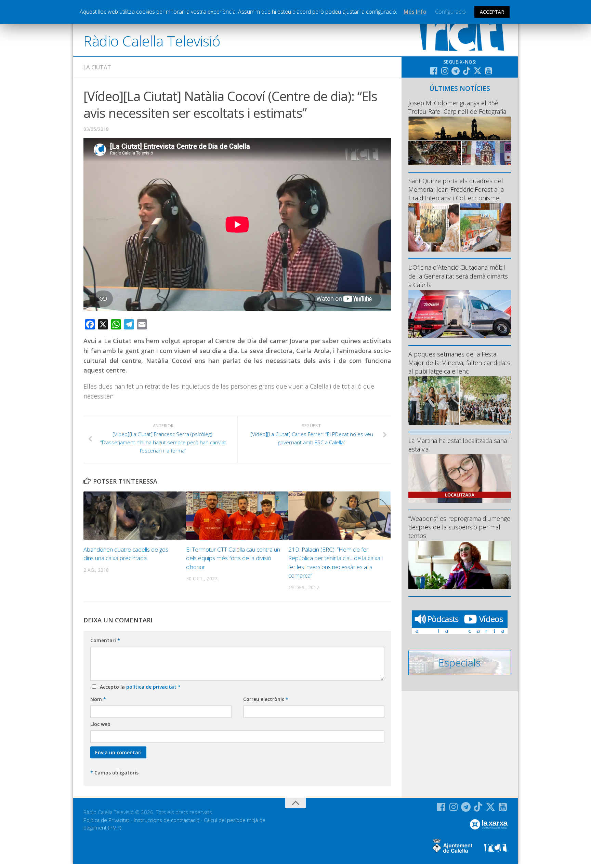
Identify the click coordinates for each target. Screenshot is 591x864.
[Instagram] (445, 71)
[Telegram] (455, 71)
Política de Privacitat (106, 819)
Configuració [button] (450, 11)
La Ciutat (97, 67)
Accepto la (139, 687)
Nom (98, 699)
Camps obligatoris (114, 772)
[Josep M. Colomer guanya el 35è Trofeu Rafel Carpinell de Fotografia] (459, 141)
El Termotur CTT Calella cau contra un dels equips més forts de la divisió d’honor (233, 558)
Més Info (415, 11)
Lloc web (100, 724)
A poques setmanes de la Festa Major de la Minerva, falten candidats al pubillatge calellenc (459, 362)
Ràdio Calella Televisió (151, 41)
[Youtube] (488, 71)
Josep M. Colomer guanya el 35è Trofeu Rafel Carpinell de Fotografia (457, 107)
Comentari (105, 640)
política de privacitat (152, 687)
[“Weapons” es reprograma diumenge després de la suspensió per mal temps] (459, 565)
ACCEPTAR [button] (492, 12)
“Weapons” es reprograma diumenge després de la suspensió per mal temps (459, 527)
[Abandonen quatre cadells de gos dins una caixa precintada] (134, 515)
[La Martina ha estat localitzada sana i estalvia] (459, 478)
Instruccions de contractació (166, 819)
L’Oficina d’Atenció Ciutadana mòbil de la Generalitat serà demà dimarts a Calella (458, 275)
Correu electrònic (265, 699)
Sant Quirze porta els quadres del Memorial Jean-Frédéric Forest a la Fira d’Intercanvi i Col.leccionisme (456, 189)
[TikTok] (466, 71)
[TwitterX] (477, 71)
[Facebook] (434, 71)
